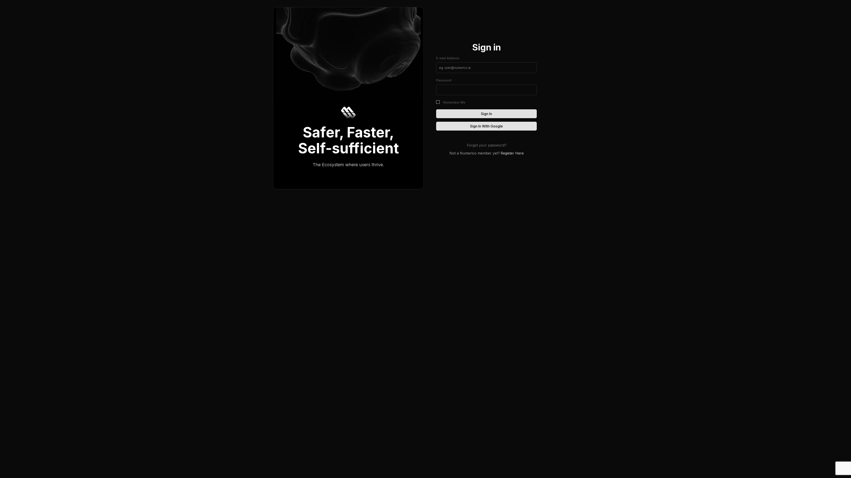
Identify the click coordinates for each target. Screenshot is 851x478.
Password (443, 80)
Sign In (486, 114)
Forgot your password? (486, 145)
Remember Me (454, 102)
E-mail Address (447, 58)
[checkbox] (438, 102)
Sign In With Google (486, 126)
